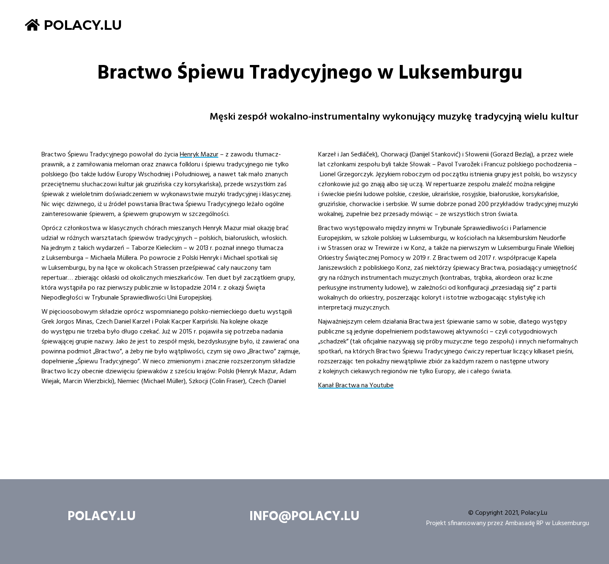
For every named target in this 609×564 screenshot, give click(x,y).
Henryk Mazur (199, 154)
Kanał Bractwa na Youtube (356, 385)
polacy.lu (81, 25)
